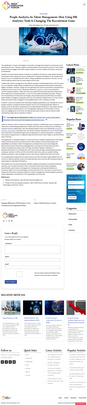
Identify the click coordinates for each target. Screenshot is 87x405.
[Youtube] (14, 362)
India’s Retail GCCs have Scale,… (79, 99)
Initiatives (72, 230)
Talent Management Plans (70, 125)
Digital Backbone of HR (10, 318)
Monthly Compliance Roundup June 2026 (80, 109)
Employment (72, 214)
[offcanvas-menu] (84, 4)
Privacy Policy (71, 194)
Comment (8, 243)
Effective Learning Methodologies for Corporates (72, 165)
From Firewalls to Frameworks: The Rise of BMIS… (54, 320)
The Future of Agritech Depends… (79, 89)
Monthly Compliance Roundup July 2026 (79, 79)
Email (7, 264)
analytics (40, 90)
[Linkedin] (10, 362)
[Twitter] (6, 362)
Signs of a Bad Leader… (70, 154)
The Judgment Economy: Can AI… (81, 69)
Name (7, 257)
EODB (70, 225)
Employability (73, 219)
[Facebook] (2, 362)
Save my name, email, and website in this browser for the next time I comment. (47, 274)
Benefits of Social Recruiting (71, 134)
